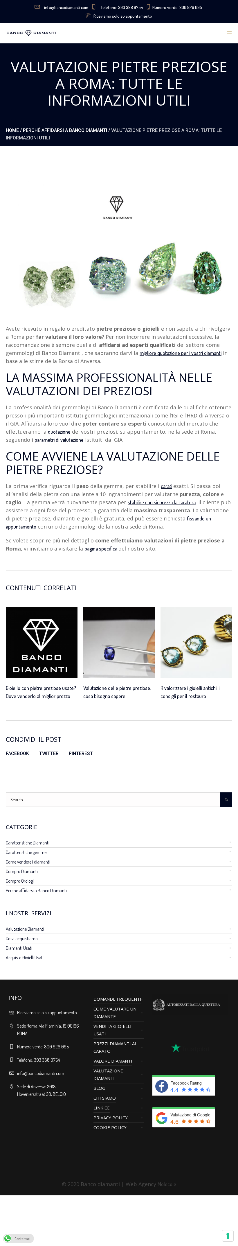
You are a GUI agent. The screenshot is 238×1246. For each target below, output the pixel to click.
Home (12, 130)
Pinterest (81, 753)
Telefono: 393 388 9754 (122, 7)
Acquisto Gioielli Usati (25, 957)
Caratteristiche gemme (26, 852)
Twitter (49, 753)
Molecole (167, 1184)
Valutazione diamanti (108, 1074)
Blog (99, 1088)
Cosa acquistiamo (22, 938)
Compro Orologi (20, 881)
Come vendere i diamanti (28, 862)
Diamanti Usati (19, 948)
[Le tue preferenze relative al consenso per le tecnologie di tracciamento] (227, 1235)
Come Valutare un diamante (114, 1012)
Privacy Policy (110, 1117)
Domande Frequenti (117, 999)
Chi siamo (104, 1098)
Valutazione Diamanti (25, 929)
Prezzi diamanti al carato (115, 1047)
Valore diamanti (112, 1061)
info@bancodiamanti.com (66, 7)
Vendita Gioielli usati (112, 1030)
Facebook (17, 753)
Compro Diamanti (22, 871)
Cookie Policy (110, 1127)
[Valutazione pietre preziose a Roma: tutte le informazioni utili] (119, 241)
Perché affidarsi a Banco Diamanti (65, 130)
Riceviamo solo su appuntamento (122, 16)
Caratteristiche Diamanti (27, 843)
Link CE (101, 1108)
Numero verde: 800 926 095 (177, 7)
